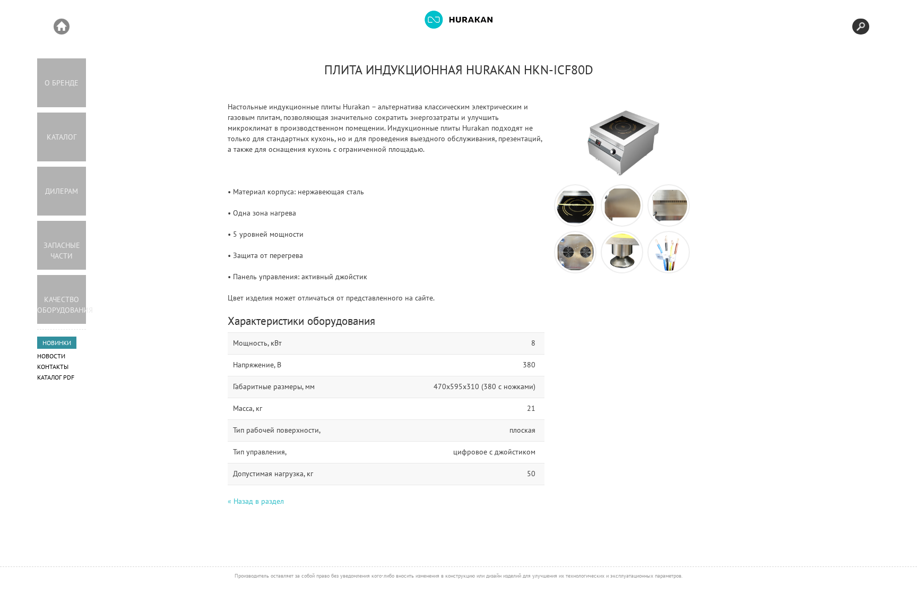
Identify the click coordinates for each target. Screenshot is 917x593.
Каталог (61, 137)
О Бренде (62, 83)
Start (62, 27)
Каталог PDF (55, 377)
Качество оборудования (61, 305)
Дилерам (61, 191)
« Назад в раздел (256, 501)
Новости (51, 356)
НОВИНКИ (56, 343)
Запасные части (62, 250)
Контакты (52, 367)
